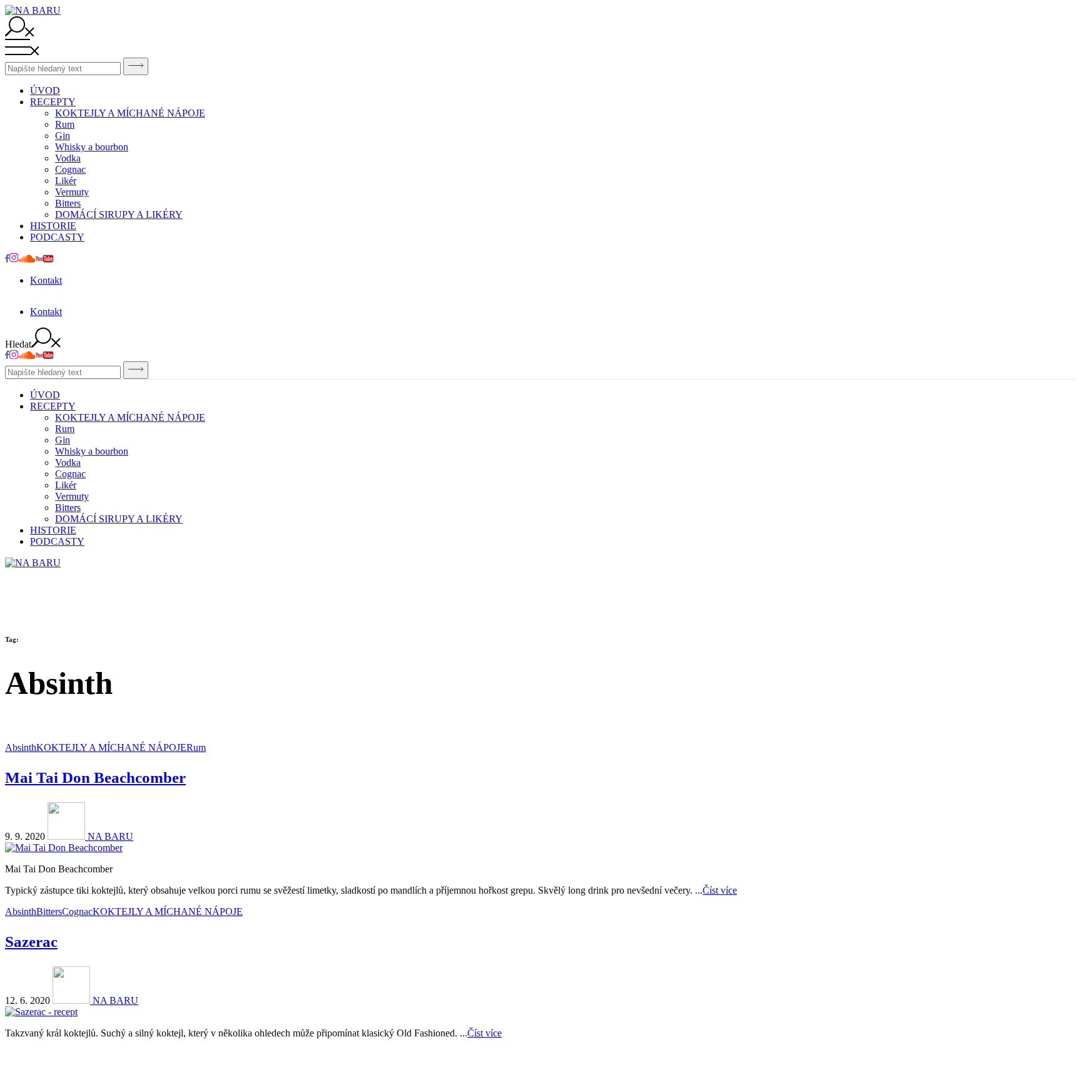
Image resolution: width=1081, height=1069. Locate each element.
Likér (65, 180)
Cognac (70, 169)
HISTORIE (53, 225)
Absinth (20, 747)
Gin (62, 135)
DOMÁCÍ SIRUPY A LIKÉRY (119, 214)
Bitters (68, 203)
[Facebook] (7, 259)
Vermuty (72, 192)
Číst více (720, 890)
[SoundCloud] (27, 259)
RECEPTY (53, 101)
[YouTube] (44, 259)
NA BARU (109, 836)
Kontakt (46, 280)
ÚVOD (45, 90)
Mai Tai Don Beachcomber (95, 777)
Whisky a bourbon (91, 147)
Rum (64, 124)
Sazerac (31, 941)
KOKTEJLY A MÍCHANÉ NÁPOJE (130, 113)
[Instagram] (13, 259)
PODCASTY (57, 237)
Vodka (68, 158)
